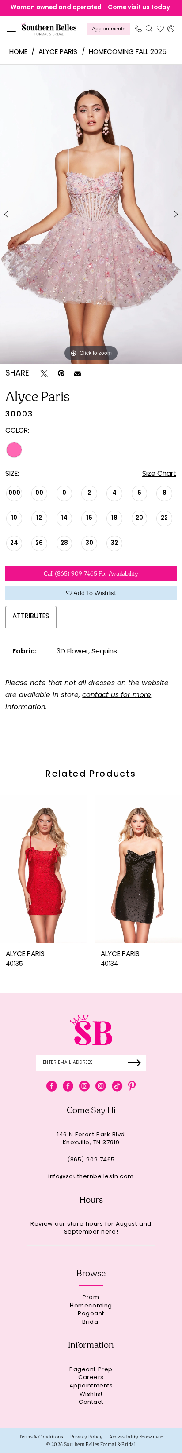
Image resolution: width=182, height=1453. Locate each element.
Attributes (30, 616)
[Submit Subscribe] (137, 1063)
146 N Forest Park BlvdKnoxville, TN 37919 (91, 1139)
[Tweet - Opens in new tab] (44, 374)
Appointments (91, 1386)
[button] (12, 29)
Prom (91, 1298)
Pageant (91, 1314)
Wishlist (91, 1395)
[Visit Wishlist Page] (160, 29)
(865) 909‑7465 (91, 1160)
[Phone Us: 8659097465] (138, 29)
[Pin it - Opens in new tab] (61, 374)
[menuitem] (12, 29)
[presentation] (43, 869)
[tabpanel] (91, 214)
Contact (91, 1402)
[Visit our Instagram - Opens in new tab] (84, 1086)
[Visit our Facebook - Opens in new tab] (51, 1086)
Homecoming (91, 1306)
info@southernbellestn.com (91, 1177)
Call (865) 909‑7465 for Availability (91, 574)
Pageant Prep (91, 1370)
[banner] (48, 28)
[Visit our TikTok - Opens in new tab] (117, 1086)
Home (18, 52)
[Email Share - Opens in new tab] (77, 374)
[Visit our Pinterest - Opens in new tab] (132, 1086)
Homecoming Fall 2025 (128, 52)
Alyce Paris (57, 52)
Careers (91, 1378)
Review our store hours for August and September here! (90, 1228)
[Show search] (149, 29)
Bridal (91, 1322)
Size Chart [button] (159, 474)
